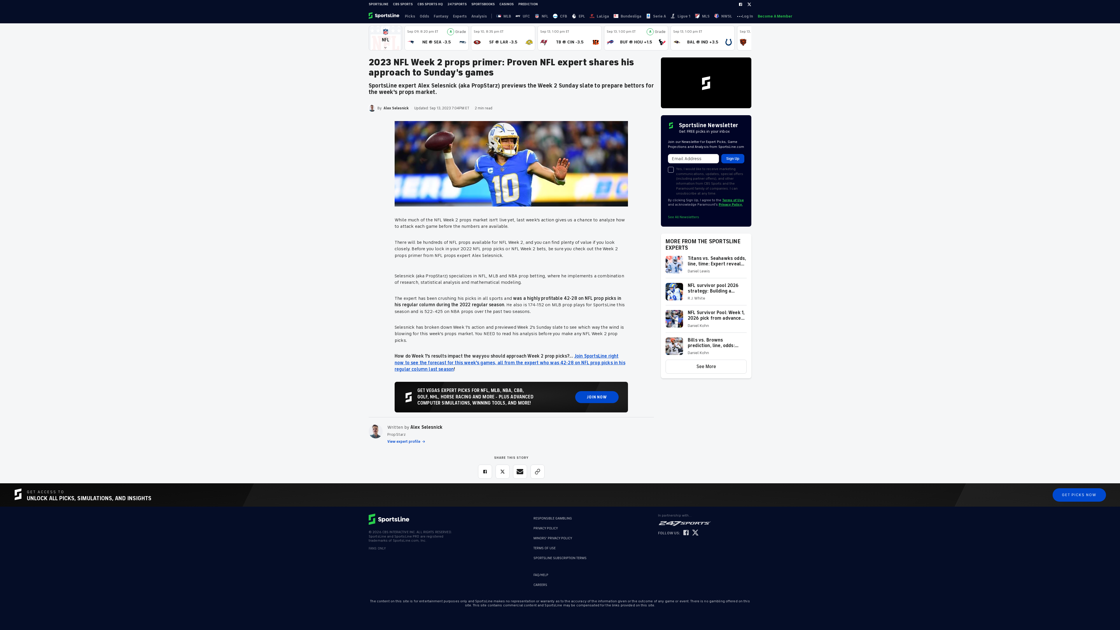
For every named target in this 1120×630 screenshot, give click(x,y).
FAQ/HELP (540, 575)
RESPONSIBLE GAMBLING (552, 518)
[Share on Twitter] (503, 472)
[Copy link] (538, 472)
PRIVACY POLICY (545, 528)
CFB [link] (563, 16)
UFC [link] (526, 16)
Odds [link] (424, 16)
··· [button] (739, 16)
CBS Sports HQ (430, 4)
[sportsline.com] (384, 16)
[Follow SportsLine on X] (695, 533)
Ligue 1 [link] (684, 16)
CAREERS (540, 585)
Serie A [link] (659, 16)
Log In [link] (747, 16)
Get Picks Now (1079, 494)
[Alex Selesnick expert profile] (376, 431)
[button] (385, 38)
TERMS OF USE (544, 548)
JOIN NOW (597, 397)
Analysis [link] (479, 16)
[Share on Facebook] (485, 472)
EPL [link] (582, 16)
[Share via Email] (520, 472)
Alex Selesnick (426, 427)
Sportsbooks (483, 4)
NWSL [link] (726, 16)
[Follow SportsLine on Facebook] (686, 533)
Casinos (506, 4)
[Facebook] (740, 4)
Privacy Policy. (731, 204)
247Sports (457, 4)
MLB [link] (507, 16)
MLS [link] (706, 16)
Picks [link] (410, 16)
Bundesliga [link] (631, 16)
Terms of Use (733, 200)
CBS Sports (403, 4)
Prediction (528, 4)
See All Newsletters (683, 217)
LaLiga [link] (603, 16)
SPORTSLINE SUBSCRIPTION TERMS (560, 558)
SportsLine (378, 4)
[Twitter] (749, 4)
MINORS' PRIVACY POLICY (552, 538)
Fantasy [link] (441, 16)
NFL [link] (545, 16)
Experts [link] (460, 16)
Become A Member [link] (775, 16)
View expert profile (403, 441)
